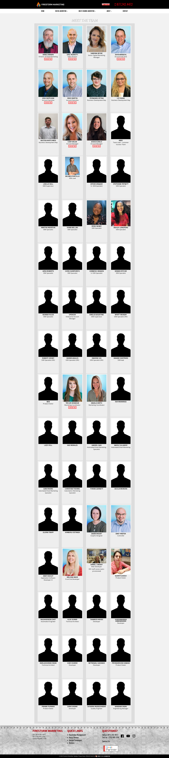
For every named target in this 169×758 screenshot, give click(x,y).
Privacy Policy (81, 756)
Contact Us (106, 741)
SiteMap (76, 756)
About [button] (109, 11)
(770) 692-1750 (40, 736)
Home (42, 11)
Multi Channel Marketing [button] (87, 11)
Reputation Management (77, 734)
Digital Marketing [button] (61, 11)
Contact (125, 11)
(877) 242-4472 (40, 734)
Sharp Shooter (74, 737)
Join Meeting (48, 59)
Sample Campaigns (75, 740)
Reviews (71, 743)
